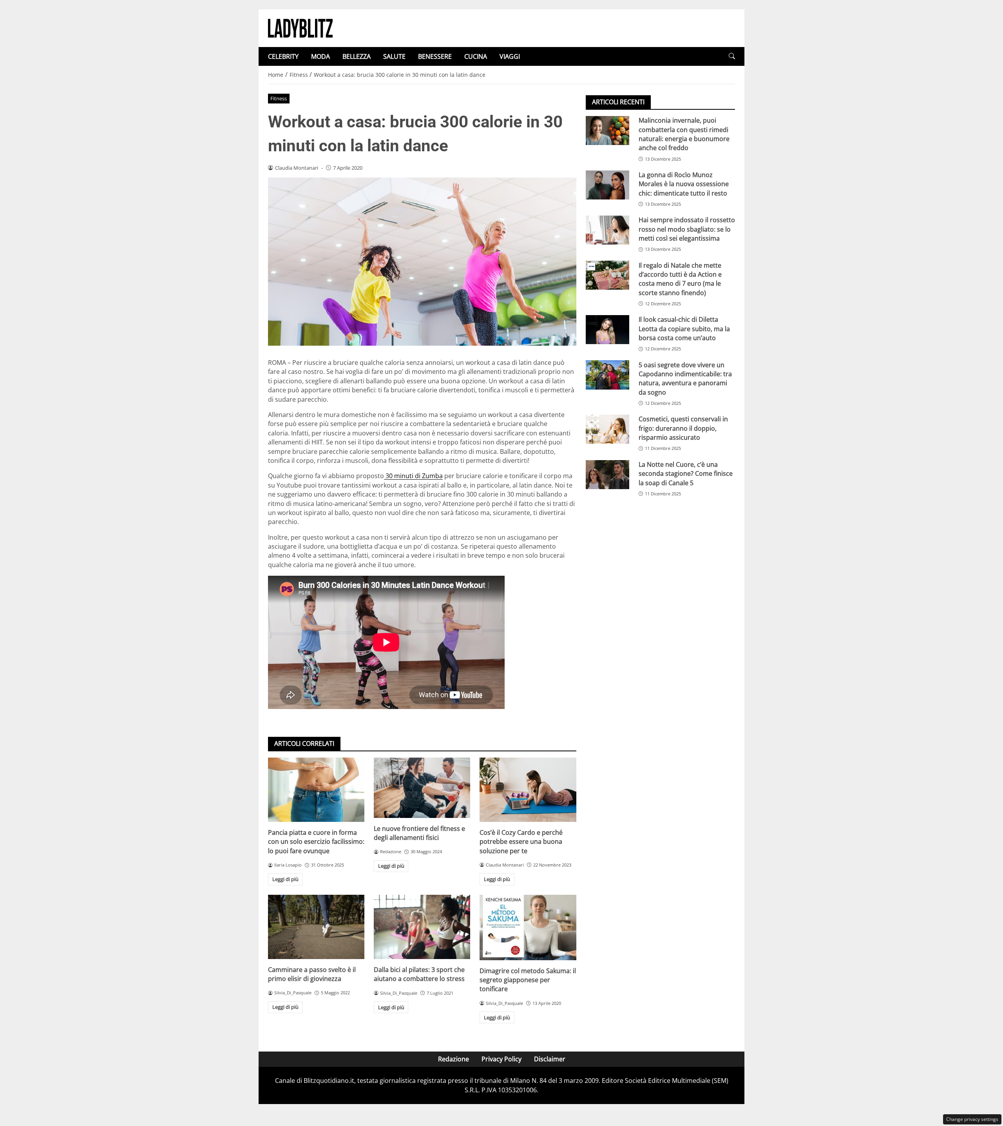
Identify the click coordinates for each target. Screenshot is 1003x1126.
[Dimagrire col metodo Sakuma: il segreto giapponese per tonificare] (528, 927)
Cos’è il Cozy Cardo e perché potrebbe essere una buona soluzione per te (521, 841)
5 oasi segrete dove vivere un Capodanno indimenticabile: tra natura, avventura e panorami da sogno (685, 378)
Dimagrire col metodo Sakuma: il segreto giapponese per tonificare (528, 980)
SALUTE (394, 56)
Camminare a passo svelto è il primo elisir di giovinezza (312, 974)
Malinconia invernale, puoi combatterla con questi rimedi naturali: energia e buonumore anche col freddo (684, 134)
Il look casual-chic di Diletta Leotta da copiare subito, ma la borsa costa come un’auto (684, 328)
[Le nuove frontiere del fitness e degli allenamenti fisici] (422, 788)
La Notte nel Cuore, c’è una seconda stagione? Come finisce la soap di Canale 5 (686, 473)
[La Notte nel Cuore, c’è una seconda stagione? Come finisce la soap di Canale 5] (607, 474)
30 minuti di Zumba (413, 475)
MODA (320, 56)
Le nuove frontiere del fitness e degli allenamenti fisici (419, 833)
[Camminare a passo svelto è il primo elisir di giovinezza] (316, 927)
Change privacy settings (972, 1119)
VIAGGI (510, 56)
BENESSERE (435, 56)
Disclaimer (549, 1059)
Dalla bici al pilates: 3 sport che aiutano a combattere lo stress (419, 974)
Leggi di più (285, 879)
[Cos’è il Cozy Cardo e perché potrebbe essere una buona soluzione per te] (528, 790)
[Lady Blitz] (300, 27)
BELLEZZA (356, 56)
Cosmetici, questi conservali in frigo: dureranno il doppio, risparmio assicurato (683, 428)
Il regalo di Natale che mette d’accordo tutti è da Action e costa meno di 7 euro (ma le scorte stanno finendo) (680, 279)
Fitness (278, 98)
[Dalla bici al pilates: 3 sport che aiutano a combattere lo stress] (422, 927)
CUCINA (475, 56)
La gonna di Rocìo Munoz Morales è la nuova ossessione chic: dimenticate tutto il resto (684, 184)
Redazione (453, 1059)
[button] (732, 56)
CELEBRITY (283, 56)
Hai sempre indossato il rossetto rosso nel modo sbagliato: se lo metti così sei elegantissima (687, 229)
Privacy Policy (501, 1059)
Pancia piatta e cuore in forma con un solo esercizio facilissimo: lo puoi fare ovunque (316, 841)
